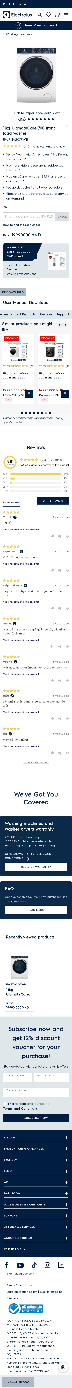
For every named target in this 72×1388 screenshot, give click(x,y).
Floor (9, 1171)
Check (62, 216)
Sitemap (12, 1298)
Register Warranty (36, 867)
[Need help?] (63, 1367)
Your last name (46, 1075)
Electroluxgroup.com (20, 1273)
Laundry (10, 1160)
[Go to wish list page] (48, 14)
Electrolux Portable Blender (19, 267)
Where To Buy (15, 1249)
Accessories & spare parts (24, 1204)
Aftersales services (19, 1226)
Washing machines (19, 34)
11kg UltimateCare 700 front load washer (18, 992)
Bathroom (12, 1193)
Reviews (46, 314)
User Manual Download (26, 302)
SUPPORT (10, 1215)
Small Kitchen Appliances (24, 1148)
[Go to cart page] (57, 14)
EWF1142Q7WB (16, 984)
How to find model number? (22, 225)
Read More (36, 910)
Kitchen (10, 1137)
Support (62, 314)
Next (66, 26)
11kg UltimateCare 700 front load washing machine (15, 376)
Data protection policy (22, 1292)
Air (6, 1182)
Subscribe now (36, 1118)
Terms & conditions (19, 1285)
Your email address (17, 1090)
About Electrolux (18, 1238)
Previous (3, 26)
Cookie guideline (51, 1292)
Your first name (15, 1075)
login (42, 845)
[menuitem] (18, 14)
